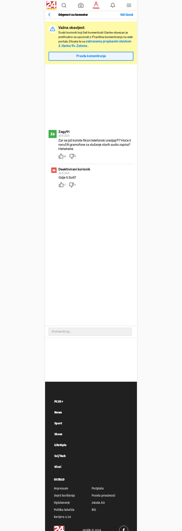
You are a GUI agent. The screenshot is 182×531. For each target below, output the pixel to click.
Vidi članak (126, 14)
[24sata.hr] (51, 5)
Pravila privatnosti (103, 495)
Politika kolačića (64, 509)
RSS (94, 509)
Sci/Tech (60, 456)
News (58, 412)
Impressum (61, 488)
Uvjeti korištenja (64, 495)
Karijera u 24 (62, 517)
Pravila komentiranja (91, 56)
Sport (58, 423)
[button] (63, 5)
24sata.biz (98, 502)
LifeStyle (60, 445)
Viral (57, 467)
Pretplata (98, 488)
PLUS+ (58, 401)
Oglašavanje (62, 502)
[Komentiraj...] (90, 332)
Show (58, 434)
